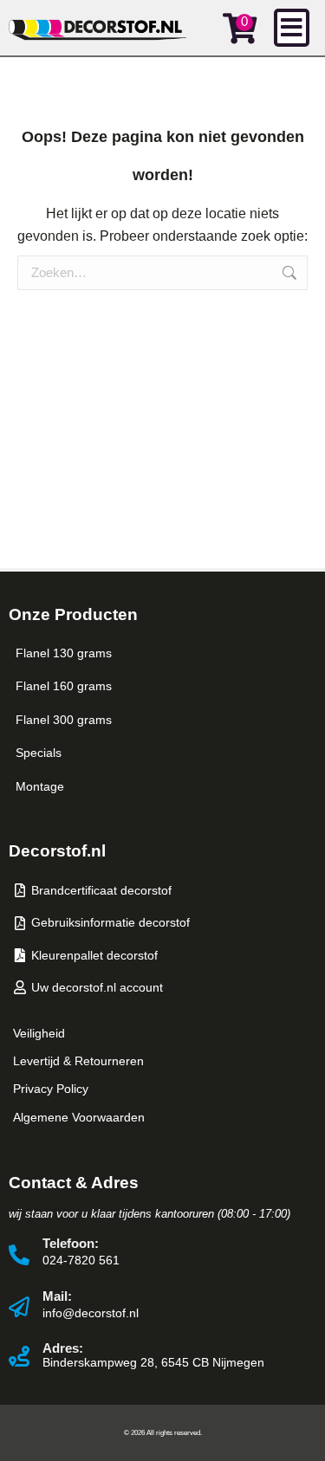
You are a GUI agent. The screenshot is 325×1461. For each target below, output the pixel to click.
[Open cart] (239, 28)
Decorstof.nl (57, 851)
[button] (291, 28)
